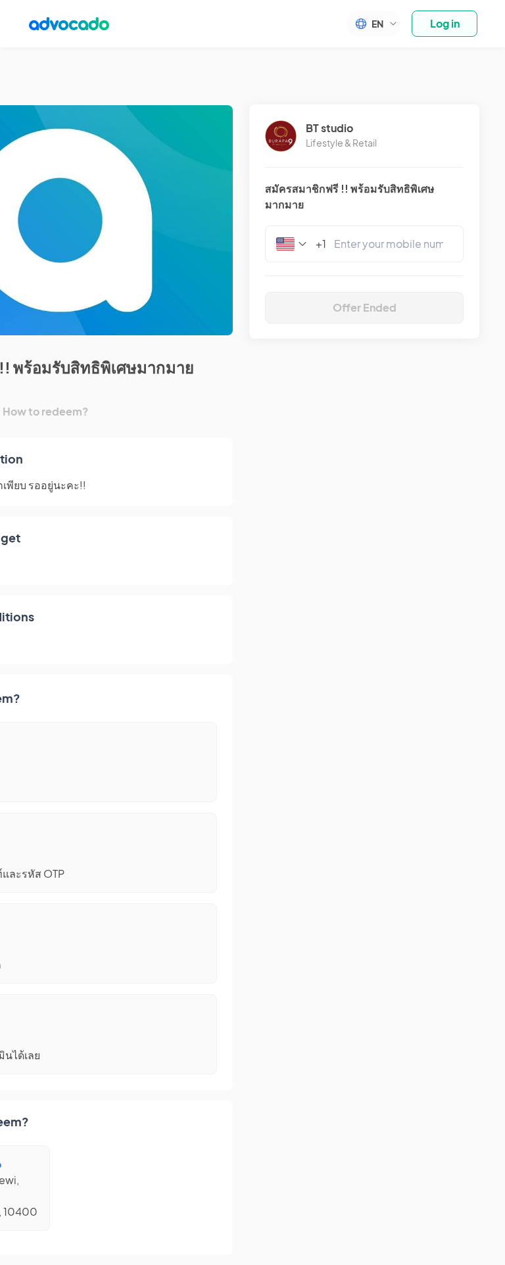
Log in (445, 23)
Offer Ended (365, 307)
